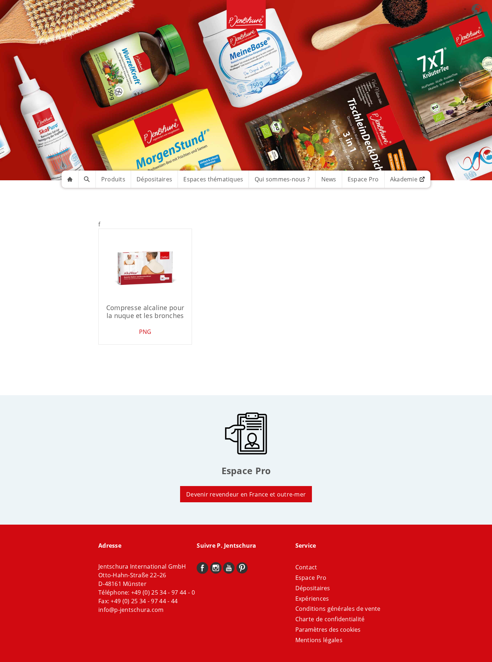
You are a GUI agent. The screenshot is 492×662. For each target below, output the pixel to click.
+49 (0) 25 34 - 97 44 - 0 (163, 592)
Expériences (312, 599)
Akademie (403, 179)
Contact (306, 567)
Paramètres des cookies (328, 629)
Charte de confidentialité (330, 619)
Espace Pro (363, 179)
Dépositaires (154, 179)
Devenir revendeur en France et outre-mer (246, 494)
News (328, 179)
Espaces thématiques (213, 179)
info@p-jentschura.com (131, 610)
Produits (113, 179)
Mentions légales (319, 640)
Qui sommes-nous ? (282, 179)
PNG (145, 332)
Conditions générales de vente (338, 609)
